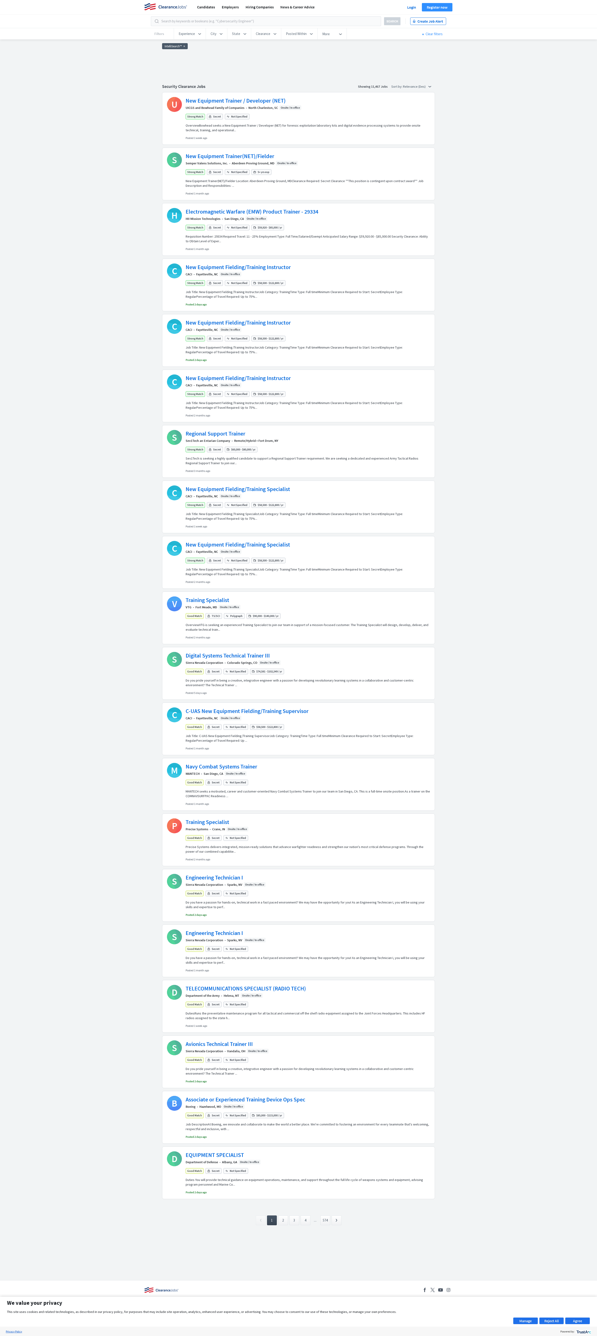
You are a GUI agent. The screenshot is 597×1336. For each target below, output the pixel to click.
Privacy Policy (14, 1331)
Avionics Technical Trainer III (219, 1044)
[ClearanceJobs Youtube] (440, 1290)
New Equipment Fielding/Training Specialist (238, 489)
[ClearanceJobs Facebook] (424, 1290)
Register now (437, 7)
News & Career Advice (297, 7)
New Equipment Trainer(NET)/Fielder (230, 156)
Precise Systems (197, 829)
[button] (190, 33)
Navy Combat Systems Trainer (221, 766)
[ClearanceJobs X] (432, 1290)
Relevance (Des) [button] (414, 86)
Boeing (190, 1106)
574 (325, 1220)
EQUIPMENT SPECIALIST (215, 1155)
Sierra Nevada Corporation (204, 663)
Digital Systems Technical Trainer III (228, 655)
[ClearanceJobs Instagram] (448, 1290)
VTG (188, 607)
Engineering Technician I (214, 877)
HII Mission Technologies (203, 219)
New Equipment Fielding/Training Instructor (238, 267)
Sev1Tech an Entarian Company (208, 441)
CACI (189, 274)
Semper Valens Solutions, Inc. (207, 163)
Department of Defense (202, 1162)
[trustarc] (583, 1331)
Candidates (206, 7)
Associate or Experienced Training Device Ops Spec (245, 1099)
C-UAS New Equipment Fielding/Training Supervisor (247, 711)
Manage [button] (525, 1321)
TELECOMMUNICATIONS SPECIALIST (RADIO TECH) (246, 988)
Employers (230, 7)
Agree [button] (577, 1321)
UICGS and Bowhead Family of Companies (215, 108)
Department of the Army (203, 995)
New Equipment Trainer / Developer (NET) (236, 100)
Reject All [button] (551, 1321)
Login (411, 7)
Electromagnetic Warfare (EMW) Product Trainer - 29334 (252, 211)
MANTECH (193, 774)
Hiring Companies (260, 7)
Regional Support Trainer (215, 433)
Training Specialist (207, 600)
